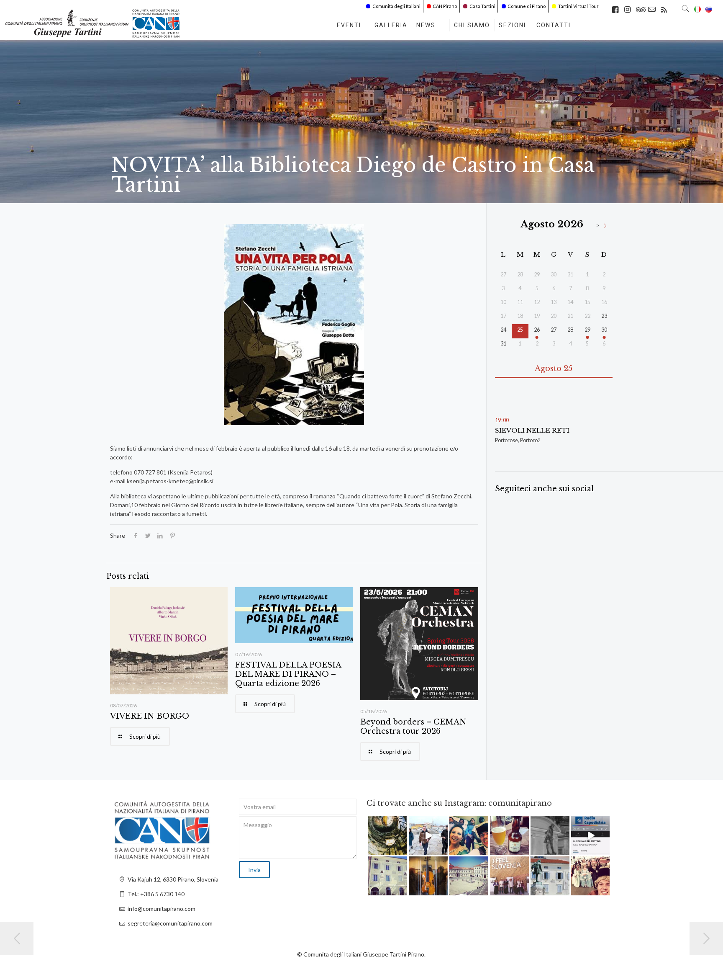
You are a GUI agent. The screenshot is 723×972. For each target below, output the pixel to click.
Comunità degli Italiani (396, 6)
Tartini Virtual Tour (578, 6)
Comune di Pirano (527, 6)
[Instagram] (402, 850)
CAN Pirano (445, 6)
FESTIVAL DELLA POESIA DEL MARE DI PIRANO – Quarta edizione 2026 (288, 674)
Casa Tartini (482, 6)
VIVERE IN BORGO (149, 716)
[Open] (387, 835)
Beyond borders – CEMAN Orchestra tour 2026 (413, 726)
